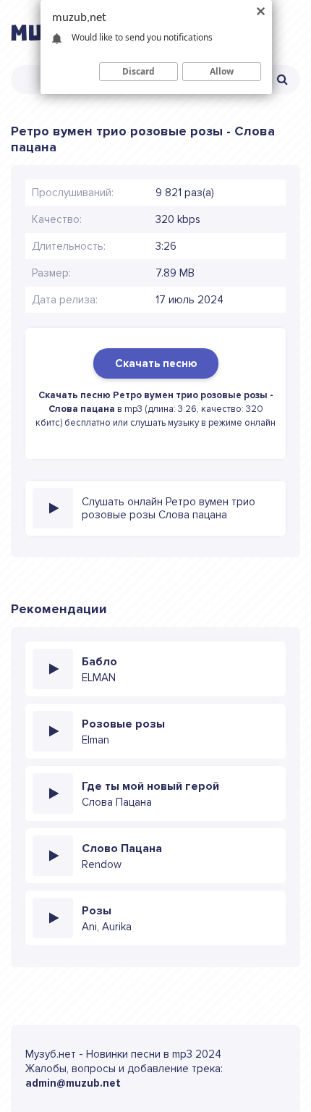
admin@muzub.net (73, 1083)
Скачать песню (156, 363)
